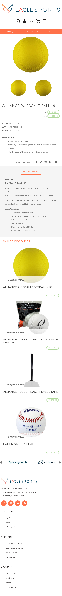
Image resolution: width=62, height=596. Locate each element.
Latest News (10, 578)
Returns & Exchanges (14, 548)
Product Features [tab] (31, 171)
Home (8, 32)
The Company (11, 573)
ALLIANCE (19, 32)
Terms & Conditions (13, 543)
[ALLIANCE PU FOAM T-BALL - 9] (31, 54)
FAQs (7, 522)
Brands (8, 583)
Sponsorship (10, 587)
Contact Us (10, 557)
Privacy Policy (11, 552)
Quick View (16, 280)
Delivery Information (14, 527)
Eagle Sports (22, 488)
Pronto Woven (30, 492)
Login (7, 517)
